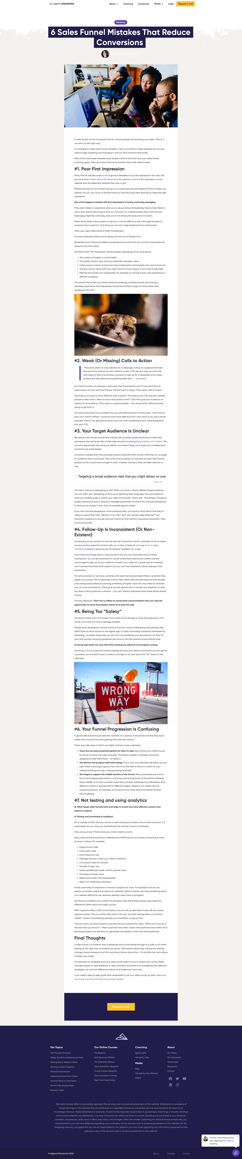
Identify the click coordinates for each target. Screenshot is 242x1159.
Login (171, 4)
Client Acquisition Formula (105, 1075)
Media (157, 4)
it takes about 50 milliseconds (103, 179)
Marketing (120, 22)
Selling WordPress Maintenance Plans (66, 1057)
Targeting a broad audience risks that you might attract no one (121, 476)
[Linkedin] (170, 1085)
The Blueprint (100, 1053)
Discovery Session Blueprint (62, 1067)
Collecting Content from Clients (64, 1076)
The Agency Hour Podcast (146, 1073)
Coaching (128, 4)
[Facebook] (170, 1078)
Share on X (158, 482)
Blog (137, 1069)
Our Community (174, 1057)
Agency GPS (140, 1053)
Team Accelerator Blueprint (106, 1066)
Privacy (186, 1153)
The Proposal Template (60, 1053)
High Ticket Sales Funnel (104, 1080)
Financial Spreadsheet (60, 1071)
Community (143, 4)
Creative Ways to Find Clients (63, 1081)
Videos (138, 1078)
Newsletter (172, 1066)
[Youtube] (184, 1078)
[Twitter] (177, 1078)
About (112, 4)
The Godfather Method (104, 1062)
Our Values (172, 1053)
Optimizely (141, 378)
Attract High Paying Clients (62, 1085)
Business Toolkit (57, 1090)
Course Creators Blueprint (105, 1071)
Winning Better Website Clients (64, 1062)
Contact (171, 1071)
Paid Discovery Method (104, 1057)
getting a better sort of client (148, 441)
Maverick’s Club (142, 1057)
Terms (156, 1153)
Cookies (171, 1153)
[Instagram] (177, 1085)
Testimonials (172, 1062)
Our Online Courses (105, 1047)
